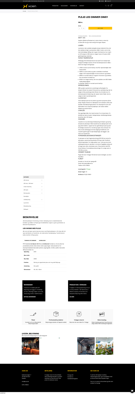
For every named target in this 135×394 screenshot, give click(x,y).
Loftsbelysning (27, 199)
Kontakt (102, 1)
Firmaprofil (108, 1)
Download (46, 244)
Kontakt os (70, 377)
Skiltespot (26, 209)
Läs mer (71, 296)
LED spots (26, 189)
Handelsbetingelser (73, 378)
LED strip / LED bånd (28, 183)
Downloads (42, 240)
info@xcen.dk (25, 381)
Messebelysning (27, 206)
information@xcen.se (87, 163)
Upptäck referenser (30, 296)
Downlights (26, 196)
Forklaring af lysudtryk (82, 35)
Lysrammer (26, 202)
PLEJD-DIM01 (87, 174)
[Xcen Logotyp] (29, 6)
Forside (24, 11)
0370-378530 (25, 385)
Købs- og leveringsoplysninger (95, 35)
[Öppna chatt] (132, 391)
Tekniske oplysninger (30, 240)
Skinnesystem (27, 193)
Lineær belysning (27, 186)
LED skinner (26, 180)
